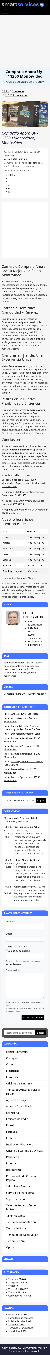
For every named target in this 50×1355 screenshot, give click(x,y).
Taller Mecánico (16, 1216)
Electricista (13, 1071)
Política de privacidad (19, 1321)
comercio (21, 669)
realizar (32, 672)
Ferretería (12, 1077)
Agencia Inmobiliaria (19, 1106)
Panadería (12, 1157)
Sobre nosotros (16, 1324)
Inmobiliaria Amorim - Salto (25, 733)
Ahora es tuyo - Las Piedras (25, 713)
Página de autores (18, 1314)
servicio (30, 662)
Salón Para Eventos (18, 1186)
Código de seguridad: (17, 946)
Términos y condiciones (20, 1327)
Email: (9, 933)
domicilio (22, 672)
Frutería (11, 1138)
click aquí (32, 162)
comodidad (33, 665)
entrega (8, 665)
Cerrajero (12, 1058)
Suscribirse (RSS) (17, 1331)
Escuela (11, 1125)
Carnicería (12, 1113)
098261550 (20, 495)
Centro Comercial (17, 1052)
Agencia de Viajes (17, 1100)
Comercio (18, 91)
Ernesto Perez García (33, 614)
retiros (38, 662)
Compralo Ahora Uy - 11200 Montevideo (25, 693)
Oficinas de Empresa (19, 1083)
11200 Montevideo (16, 95)
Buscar (40, 1032)
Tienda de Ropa (16, 1228)
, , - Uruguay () (24, 483)
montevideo (19, 665)
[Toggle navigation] (5, 11)
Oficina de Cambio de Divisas (24, 1151)
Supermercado (15, 1199)
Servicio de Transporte (20, 1193)
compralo (9, 662)
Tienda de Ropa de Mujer (22, 1235)
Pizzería (11, 1163)
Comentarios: (13, 970)
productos (9, 669)
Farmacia (12, 1132)
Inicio (5, 91)
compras (19, 662)
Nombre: (10, 921)
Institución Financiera (19, 1144)
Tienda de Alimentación (21, 1222)
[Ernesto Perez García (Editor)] (13, 618)
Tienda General (15, 1241)
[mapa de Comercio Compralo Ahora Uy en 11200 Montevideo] (25, 511)
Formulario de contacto (20, 1317)
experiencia (10, 675)
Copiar (40, 800)
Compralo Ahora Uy (27, 578)
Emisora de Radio (17, 1119)
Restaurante (14, 1170)
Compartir (9, 155)
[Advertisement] (25, 41)
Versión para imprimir (15, 158)
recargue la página (13, 964)
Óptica (10, 1247)
